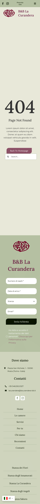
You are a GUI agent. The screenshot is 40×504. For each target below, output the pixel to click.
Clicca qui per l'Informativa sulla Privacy (20, 339)
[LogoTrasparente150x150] (21, 239)
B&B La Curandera (21, 265)
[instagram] (7, 3)
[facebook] (3, 3)
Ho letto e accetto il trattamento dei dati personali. (20, 336)
